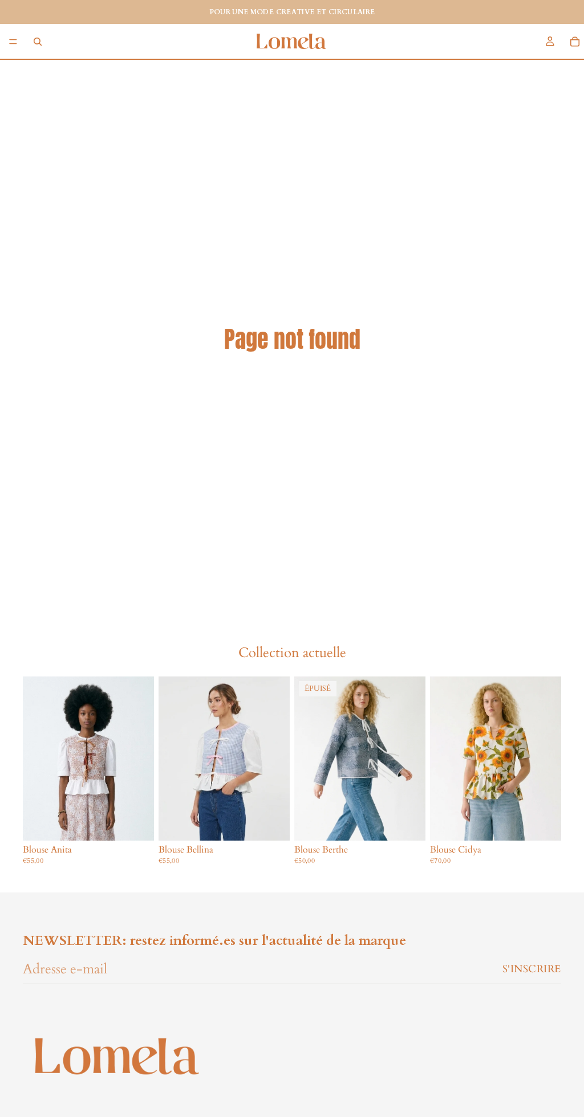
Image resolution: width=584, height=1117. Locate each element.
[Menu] (13, 41)
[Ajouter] (136, 823)
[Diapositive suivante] (412, 758)
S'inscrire (531, 969)
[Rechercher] (37, 41)
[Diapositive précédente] (306, 758)
